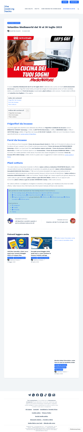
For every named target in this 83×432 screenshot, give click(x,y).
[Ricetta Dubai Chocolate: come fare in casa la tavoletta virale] (65, 297)
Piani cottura (12, 104)
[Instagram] (49, 395)
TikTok (14, 212)
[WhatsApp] (33, 395)
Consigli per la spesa (60, 365)
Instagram (16, 205)
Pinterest (16, 209)
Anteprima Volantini (69, 8)
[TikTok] (45, 395)
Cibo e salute (29, 8)
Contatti (36, 409)
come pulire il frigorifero (28, 134)
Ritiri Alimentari (54, 193)
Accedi (65, 1)
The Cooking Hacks (19, 193)
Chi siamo (29, 409)
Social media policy (41, 416)
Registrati (74, 1)
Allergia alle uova (49, 423)
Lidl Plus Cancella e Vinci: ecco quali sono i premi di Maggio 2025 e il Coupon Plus (17, 253)
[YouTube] (41, 395)
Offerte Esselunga (57, 197)
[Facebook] (37, 395)
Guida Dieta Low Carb (35, 423)
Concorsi (10, 258)
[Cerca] (78, 9)
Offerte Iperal (24, 199)
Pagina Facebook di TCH (21, 197)
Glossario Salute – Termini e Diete (41, 419)
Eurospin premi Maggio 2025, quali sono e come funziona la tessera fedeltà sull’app (41, 253)
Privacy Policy (46, 413)
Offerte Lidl (45, 197)
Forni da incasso (13, 102)
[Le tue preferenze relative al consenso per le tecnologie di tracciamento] (75, 429)
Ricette (37, 8)
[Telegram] (29, 395)
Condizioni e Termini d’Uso (48, 409)
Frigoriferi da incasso (14, 100)
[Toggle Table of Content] (26, 110)
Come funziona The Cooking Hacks (51, 8)
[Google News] (53, 395)
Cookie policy (36, 413)
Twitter (15, 207)
